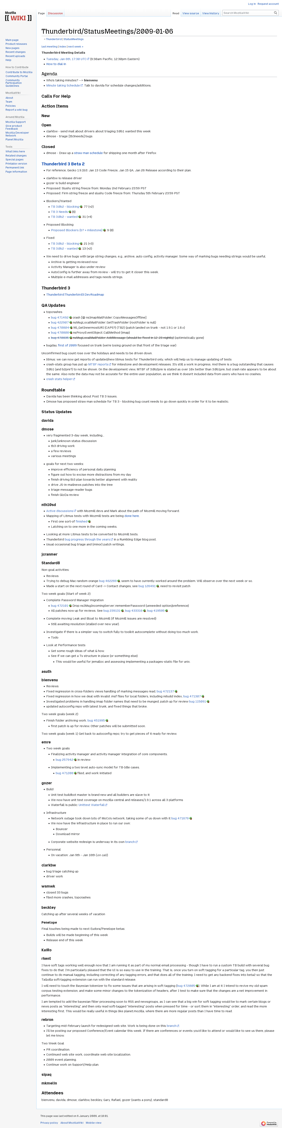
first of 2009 (67, 345)
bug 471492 (60, 317)
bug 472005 (186, 986)
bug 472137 (165, 691)
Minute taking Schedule (63, 85)
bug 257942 (64, 760)
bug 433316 (133, 611)
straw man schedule (88, 153)
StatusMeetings (74, 39)
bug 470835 (60, 338)
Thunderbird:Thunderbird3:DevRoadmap (75, 294)
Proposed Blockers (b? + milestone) (76, 230)
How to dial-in (56, 64)
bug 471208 (64, 773)
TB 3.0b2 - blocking (65, 207)
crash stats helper (59, 379)
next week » (75, 46)
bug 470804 (60, 327)
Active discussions (59, 511)
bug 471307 (192, 696)
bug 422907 (60, 322)
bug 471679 (180, 818)
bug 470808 (60, 332)
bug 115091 (197, 701)
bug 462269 (108, 581)
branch (130, 842)
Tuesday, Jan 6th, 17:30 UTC (66, 59)
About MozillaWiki (71, 1122)
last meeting (49, 46)
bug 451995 (96, 720)
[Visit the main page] (18, 16)
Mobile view (93, 1122)
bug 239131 (111, 611)
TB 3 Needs (59, 212)
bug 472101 (59, 606)
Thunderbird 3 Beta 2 (63, 163)
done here (131, 516)
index (62, 46)
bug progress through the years (87, 539)
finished (81, 521)
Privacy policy (49, 1122)
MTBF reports (98, 364)
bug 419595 (156, 611)
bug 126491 (147, 586)
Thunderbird (54, 39)
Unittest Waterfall (91, 805)
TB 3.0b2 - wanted (64, 217)
